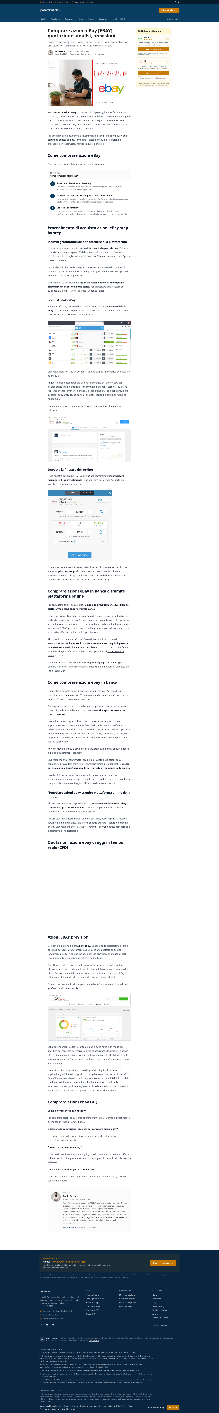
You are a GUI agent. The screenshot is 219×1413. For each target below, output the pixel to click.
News (154, 1295)
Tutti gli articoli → (69, 1227)
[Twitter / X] (172, 2)
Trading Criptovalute (95, 1298)
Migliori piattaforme (127, 1295)
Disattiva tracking (156, 1407)
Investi (91, 19)
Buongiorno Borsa (160, 1317)
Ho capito (173, 1407)
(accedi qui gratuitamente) (104, 662)
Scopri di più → (94, 1341)
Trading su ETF (92, 1310)
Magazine (156, 1298)
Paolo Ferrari (60, 51)
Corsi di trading (126, 1306)
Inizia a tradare (168, 10)
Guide (43, 19)
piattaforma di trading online (63, 694)
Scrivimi (94, 1227)
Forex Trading (92, 1302)
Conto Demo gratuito (128, 1302)
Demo (81, 19)
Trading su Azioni (93, 1306)
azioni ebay (94, 475)
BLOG (115, 19)
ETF (153, 1321)
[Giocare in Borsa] (50, 10)
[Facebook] (175, 2)
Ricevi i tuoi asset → (163, 1263)
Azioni (155, 1314)
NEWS (122, 19)
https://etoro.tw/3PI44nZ (48, 1376)
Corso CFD (90, 1314)
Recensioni (69, 19)
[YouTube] (178, 2)
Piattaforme (55, 19)
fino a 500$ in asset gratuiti (68, 1261)
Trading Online (92, 1295)
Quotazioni (103, 19)
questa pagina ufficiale (74, 252)
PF (42, 1339)
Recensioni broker (127, 1298)
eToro (61, 643)
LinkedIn (83, 1227)
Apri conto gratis (152, 49)
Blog (154, 1302)
